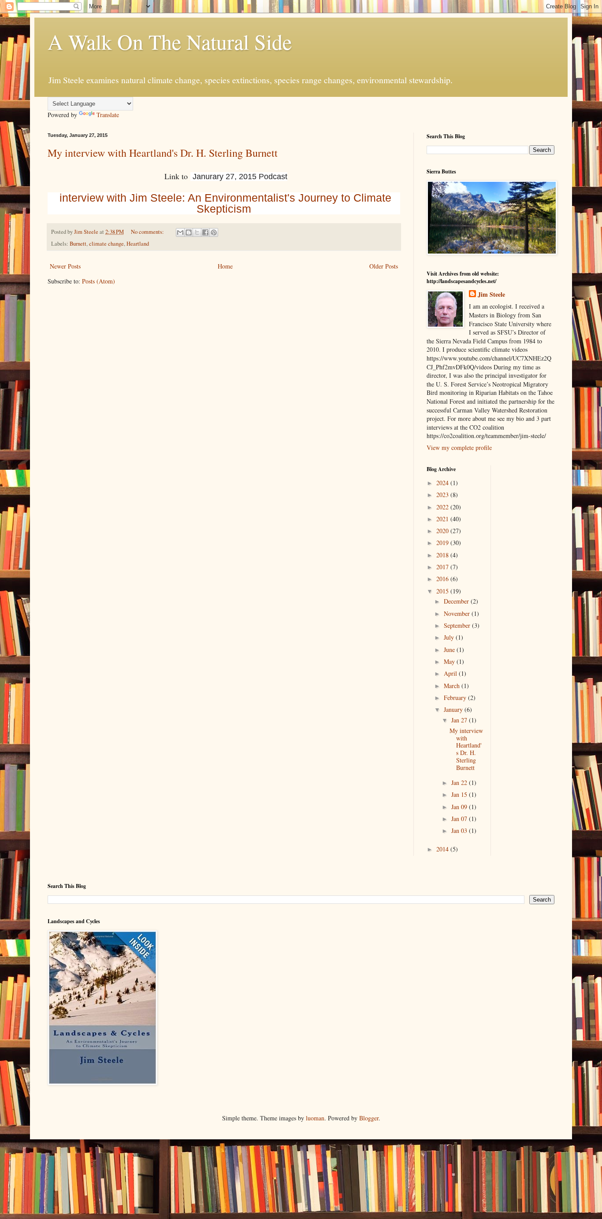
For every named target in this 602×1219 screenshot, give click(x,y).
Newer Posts (65, 266)
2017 (443, 567)
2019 (443, 542)
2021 (443, 519)
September (458, 625)
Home (225, 266)
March (452, 685)
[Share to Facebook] (205, 232)
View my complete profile (459, 447)
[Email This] (180, 232)
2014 (443, 849)
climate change (106, 243)
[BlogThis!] (188, 232)
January (454, 709)
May (450, 661)
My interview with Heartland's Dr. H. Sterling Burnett (163, 153)
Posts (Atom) (98, 281)
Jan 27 (460, 720)
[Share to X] (197, 232)
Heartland (137, 243)
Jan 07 (460, 818)
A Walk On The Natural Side (170, 41)
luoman (315, 1118)
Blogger (369, 1118)
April (451, 673)
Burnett (78, 243)
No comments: (148, 232)
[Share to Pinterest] (213, 232)
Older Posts (383, 266)
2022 (443, 507)
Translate (108, 114)
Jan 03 (460, 830)
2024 (443, 483)
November (458, 613)
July (450, 637)
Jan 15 (460, 794)
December (457, 601)
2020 (443, 531)
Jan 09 (460, 807)
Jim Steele (491, 294)
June (450, 649)
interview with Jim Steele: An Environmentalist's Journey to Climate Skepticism (225, 203)
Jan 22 (460, 782)
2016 (443, 579)
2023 (443, 494)
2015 (443, 591)
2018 (443, 555)
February (456, 697)
